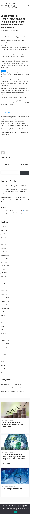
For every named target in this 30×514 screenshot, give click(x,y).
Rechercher (4, 170)
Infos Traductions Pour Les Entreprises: (11, 384)
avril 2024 (3, 326)
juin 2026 (3, 234)
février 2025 (4, 290)
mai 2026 (3, 237)
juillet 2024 (4, 315)
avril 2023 (3, 368)
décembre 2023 (5, 340)
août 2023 (3, 354)
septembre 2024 (5, 308)
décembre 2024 (5, 297)
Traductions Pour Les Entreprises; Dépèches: (12, 141)
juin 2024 (3, 319)
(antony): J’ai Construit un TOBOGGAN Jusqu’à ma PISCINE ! (14, 206)
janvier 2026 (4, 251)
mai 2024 (3, 322)
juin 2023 (3, 361)
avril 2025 (3, 283)
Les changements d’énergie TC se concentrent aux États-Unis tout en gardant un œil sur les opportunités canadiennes (13, 457)
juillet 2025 (4, 273)
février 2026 (4, 248)
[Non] (28, 509)
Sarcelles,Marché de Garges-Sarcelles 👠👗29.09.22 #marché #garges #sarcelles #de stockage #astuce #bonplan (15, 213)
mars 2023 (3, 372)
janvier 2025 (4, 294)
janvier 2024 (4, 337)
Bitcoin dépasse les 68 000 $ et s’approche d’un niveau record (12, 489)
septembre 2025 (5, 266)
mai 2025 (3, 280)
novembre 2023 (5, 344)
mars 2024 (3, 329)
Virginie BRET (5, 30)
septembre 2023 (5, 351)
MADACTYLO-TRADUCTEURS (10, 4)
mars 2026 (3, 244)
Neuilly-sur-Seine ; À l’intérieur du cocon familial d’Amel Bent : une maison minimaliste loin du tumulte (14, 191)
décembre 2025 (5, 255)
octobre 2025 (4, 262)
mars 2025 (3, 287)
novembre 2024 (5, 301)
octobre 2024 (4, 305)
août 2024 (3, 312)
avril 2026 (3, 241)
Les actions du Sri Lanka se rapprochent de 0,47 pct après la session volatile (12, 424)
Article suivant (24, 164)
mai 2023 (3, 365)
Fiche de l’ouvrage (9, 113)
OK (15, 511)
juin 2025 (3, 276)
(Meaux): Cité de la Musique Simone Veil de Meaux (14, 186)
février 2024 (4, 333)
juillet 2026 (4, 230)
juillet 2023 (4, 358)
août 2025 (3, 269)
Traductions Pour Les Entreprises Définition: (12, 387)
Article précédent (6, 164)
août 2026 (3, 227)
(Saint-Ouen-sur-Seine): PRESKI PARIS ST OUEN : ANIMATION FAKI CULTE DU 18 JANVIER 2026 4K (15, 199)
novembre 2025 (5, 258)
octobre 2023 (4, 347)
